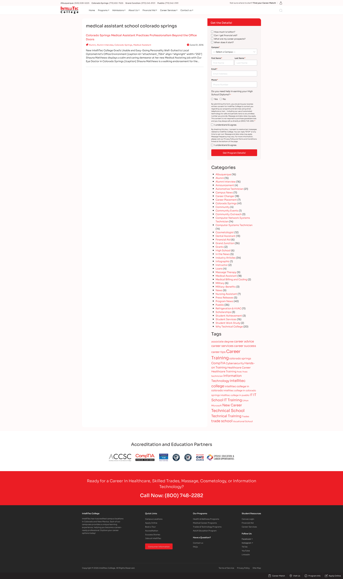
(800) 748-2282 (184, 494)
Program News (224, 301)
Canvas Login (248, 518)
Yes (216, 98)
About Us (133, 10)
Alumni (92, 44)
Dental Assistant (225, 236)
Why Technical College (229, 326)
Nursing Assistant (226, 293)
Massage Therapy (226, 272)
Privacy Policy (243, 567)
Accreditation (151, 530)
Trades (245, 416)
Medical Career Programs (205, 522)
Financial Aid (149, 10)
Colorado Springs (123, 44)
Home (92, 10)
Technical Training (226, 415)
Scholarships (223, 312)
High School (223, 250)
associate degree (222, 341)
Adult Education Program (205, 530)
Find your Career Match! (264, 2)
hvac (239, 371)
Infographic (223, 261)
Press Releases (224, 297)
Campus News (224, 192)
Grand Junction (225, 243)
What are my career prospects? (229, 38)
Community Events (227, 210)
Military (220, 283)
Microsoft (216, 405)
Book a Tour (150, 526)
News (219, 290)
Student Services (226, 319)
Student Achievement (229, 315)
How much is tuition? (224, 31)
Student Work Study (228, 322)
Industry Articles (226, 257)
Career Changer (225, 196)
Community (223, 207)
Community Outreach (229, 214)
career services (222, 345)
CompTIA (218, 363)
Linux (245, 400)
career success (245, 345)
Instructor (222, 264)
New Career (232, 404)
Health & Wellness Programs (206, 518)
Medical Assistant (142, 44)
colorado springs (240, 358)
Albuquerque (223, 174)
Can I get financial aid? (225, 35)
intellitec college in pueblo (234, 395)
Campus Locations (153, 518)
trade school (221, 420)
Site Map (257, 567)
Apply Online (151, 522)
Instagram (246, 542)
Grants (220, 246)
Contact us (186, 10)
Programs (103, 10)
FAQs (195, 546)
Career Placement (226, 199)
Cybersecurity (235, 363)
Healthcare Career (239, 367)
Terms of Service (226, 567)
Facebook (246, 538)
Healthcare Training (223, 371)
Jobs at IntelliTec (153, 538)
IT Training (233, 399)
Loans (219, 268)
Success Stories (152, 534)
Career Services (168, 10)
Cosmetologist (225, 232)
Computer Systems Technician (234, 225)
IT (251, 394)
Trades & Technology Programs (207, 526)
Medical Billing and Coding (231, 279)
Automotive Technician (229, 188)
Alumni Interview (105, 44)
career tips (218, 352)
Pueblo (220, 304)
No (224, 98)
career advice (244, 341)
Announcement (225, 185)
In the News (223, 254)
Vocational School (243, 421)
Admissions (118, 10)
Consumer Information (159, 546)
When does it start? (224, 42)
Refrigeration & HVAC (228, 308)
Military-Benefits (226, 286)
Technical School (228, 410)
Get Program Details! (234, 152)
